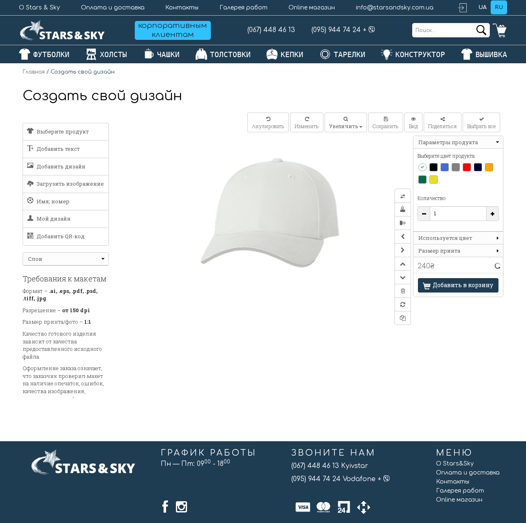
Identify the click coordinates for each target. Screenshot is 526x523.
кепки (292, 54)
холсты (113, 54)
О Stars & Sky (39, 8)
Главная (34, 72)
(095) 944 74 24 (336, 30)
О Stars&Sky (455, 464)
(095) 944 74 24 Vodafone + (337, 479)
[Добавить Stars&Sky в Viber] (372, 30)
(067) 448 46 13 (271, 30)
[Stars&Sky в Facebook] (165, 507)
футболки (51, 54)
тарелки (349, 54)
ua (482, 7)
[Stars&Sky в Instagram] (181, 507)
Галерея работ (243, 8)
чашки (168, 54)
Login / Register (466, 7)
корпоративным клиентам (172, 30)
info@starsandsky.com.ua (395, 8)
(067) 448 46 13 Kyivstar (329, 466)
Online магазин (311, 8)
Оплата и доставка (113, 8)
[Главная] (62, 30)
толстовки (230, 54)
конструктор (420, 54)
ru (499, 7)
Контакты (181, 8)
